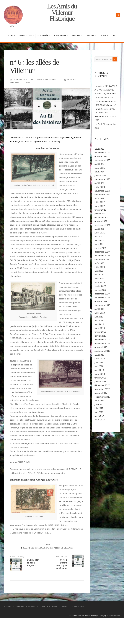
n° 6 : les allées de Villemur (34, 66)
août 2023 (99, 183)
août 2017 (99, 400)
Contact (104, 35)
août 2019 (99, 309)
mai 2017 (99, 412)
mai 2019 (99, 320)
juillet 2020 (100, 267)
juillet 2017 (100, 404)
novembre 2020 (102, 255)
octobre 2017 (101, 393)
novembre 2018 (102, 343)
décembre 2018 (102, 339)
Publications (60, 36)
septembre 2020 (102, 259)
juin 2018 (99, 362)
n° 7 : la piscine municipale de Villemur (61, 564)
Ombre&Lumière (114, 615)
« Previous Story (17, 556)
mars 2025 (100, 168)
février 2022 (100, 210)
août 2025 (99, 164)
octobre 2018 (101, 347)
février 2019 (100, 332)
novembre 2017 (102, 389)
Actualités (42, 36)
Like (48, 544)
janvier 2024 (100, 175)
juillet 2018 (100, 358)
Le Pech (98, 124)
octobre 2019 (101, 301)
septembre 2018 (102, 351)
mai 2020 (99, 274)
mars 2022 (100, 206)
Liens (114, 35)
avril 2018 (99, 370)
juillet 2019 (100, 313)
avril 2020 (99, 278)
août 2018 (99, 355)
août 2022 (99, 198)
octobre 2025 (101, 156)
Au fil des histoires (34, 548)
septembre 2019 (102, 305)
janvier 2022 (100, 213)
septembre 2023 (102, 179)
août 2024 (99, 171)
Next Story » (61, 556)
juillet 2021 (100, 232)
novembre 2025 (102, 152)
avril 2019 (99, 324)
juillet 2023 (100, 187)
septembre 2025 (102, 160)
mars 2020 (100, 282)
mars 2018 (100, 374)
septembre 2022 (102, 194)
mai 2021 (99, 236)
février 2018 (100, 378)
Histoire (76, 36)
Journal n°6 (30, 137)
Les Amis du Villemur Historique (62, 12)
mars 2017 (100, 419)
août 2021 (99, 229)
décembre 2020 (102, 252)
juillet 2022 (100, 202)
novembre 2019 (102, 297)
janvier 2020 (100, 290)
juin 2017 (99, 408)
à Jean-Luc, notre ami (105, 93)
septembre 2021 (102, 225)
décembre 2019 (102, 293)
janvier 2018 (100, 381)
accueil (11, 35)
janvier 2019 (100, 336)
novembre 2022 (102, 191)
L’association (25, 36)
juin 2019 (99, 317)
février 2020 (100, 286)
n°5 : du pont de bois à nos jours (32, 562)
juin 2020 (99, 271)
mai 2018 (99, 366)
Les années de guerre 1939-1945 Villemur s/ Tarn (105, 105)
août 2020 (99, 263)
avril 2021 (99, 240)
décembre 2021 (102, 217)
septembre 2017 (102, 397)
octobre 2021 (101, 221)
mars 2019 (100, 328)
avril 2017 (99, 416)
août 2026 (99, 149)
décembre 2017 (102, 385)
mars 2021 (100, 244)
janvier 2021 (100, 248)
